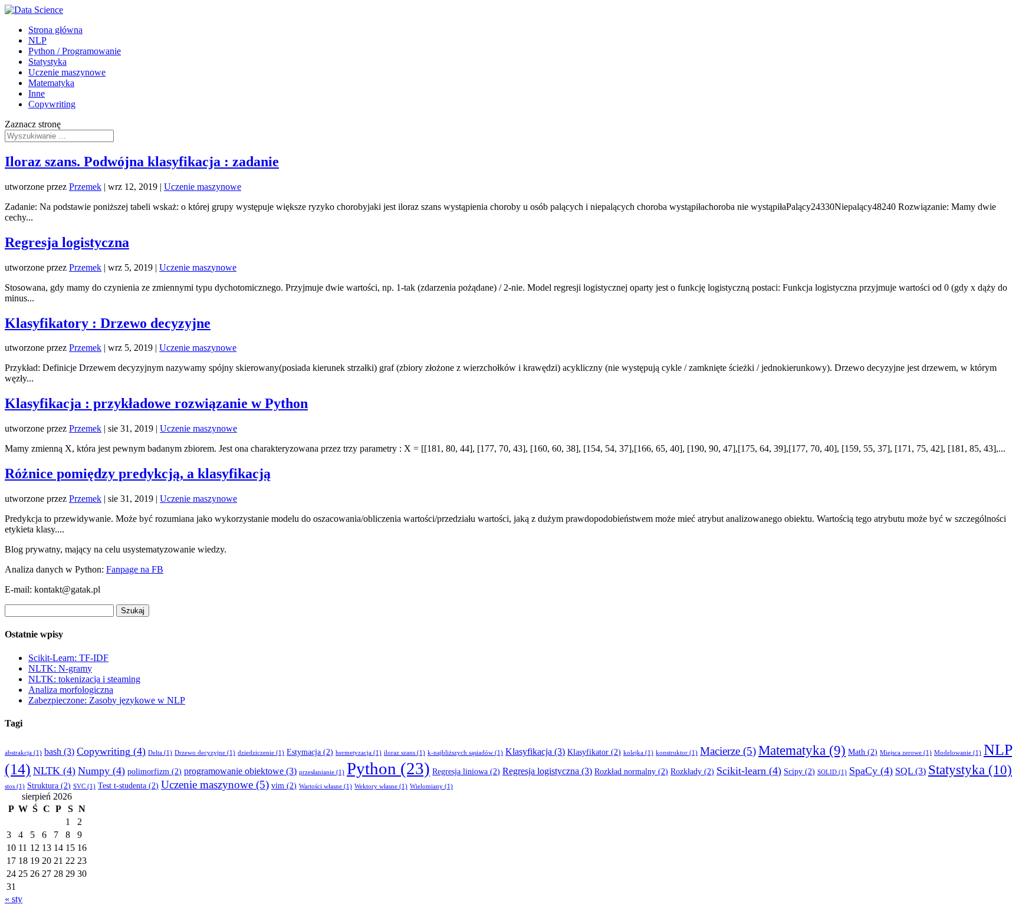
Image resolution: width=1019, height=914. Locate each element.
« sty (13, 899)
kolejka (638, 752)
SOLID (832, 772)
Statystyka (47, 62)
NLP (37, 40)
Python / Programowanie (74, 51)
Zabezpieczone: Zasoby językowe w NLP (106, 700)
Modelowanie (957, 752)
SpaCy (871, 771)
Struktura (49, 785)
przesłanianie (321, 772)
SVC (84, 786)
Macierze (728, 751)
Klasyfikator (594, 752)
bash (59, 752)
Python (388, 768)
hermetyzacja (359, 752)
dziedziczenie (261, 752)
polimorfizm (154, 771)
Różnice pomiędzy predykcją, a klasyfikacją (138, 473)
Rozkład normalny (631, 771)
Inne (36, 93)
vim (284, 785)
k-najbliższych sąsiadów (465, 752)
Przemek (85, 187)
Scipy (799, 771)
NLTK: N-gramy (60, 668)
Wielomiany (431, 786)
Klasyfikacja (535, 752)
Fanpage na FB (134, 569)
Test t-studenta (128, 785)
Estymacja (310, 752)
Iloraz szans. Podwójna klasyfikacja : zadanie (142, 161)
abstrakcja (23, 752)
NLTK (54, 771)
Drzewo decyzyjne (205, 752)
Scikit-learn (748, 771)
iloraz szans (404, 752)
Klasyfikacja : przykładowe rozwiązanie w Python (156, 403)
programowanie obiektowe (240, 771)
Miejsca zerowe (906, 752)
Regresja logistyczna (67, 242)
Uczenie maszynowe (67, 72)
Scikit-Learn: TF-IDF (68, 658)
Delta (160, 752)
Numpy (101, 771)
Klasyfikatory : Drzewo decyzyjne (108, 323)
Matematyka (51, 83)
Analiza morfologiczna (70, 690)
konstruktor (677, 752)
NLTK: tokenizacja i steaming (84, 679)
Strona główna (55, 30)
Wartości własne (325, 786)
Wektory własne (380, 786)
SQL (910, 771)
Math (862, 752)
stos (15, 786)
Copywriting (51, 104)
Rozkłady (692, 771)
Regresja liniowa (466, 771)
